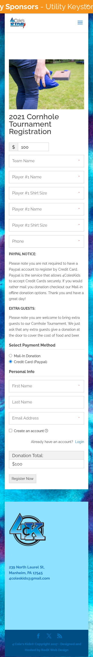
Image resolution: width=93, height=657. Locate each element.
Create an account (28, 431)
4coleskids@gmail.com (29, 578)
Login (79, 442)
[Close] (87, 5)
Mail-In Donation (27, 356)
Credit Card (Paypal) (30, 362)
